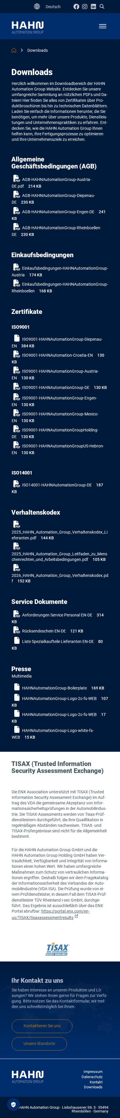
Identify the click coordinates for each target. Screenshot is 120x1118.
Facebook (77, 6)
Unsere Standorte (39, 1043)
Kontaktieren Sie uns (42, 1025)
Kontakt (96, 1082)
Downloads (37, 50)
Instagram (86, 6)
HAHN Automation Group (14, 50)
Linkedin (95, 6)
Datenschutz (92, 1077)
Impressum (93, 1071)
